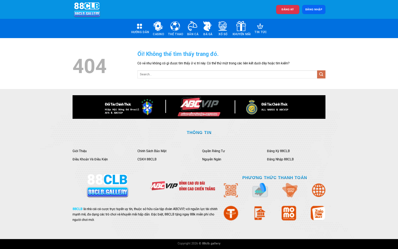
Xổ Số (222, 34)
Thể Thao (175, 34)
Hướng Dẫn (140, 32)
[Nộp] (321, 74)
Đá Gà (207, 34)
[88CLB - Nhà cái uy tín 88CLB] (90, 9)
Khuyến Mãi (242, 34)
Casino (158, 34)
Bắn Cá (192, 34)
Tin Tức (260, 32)
